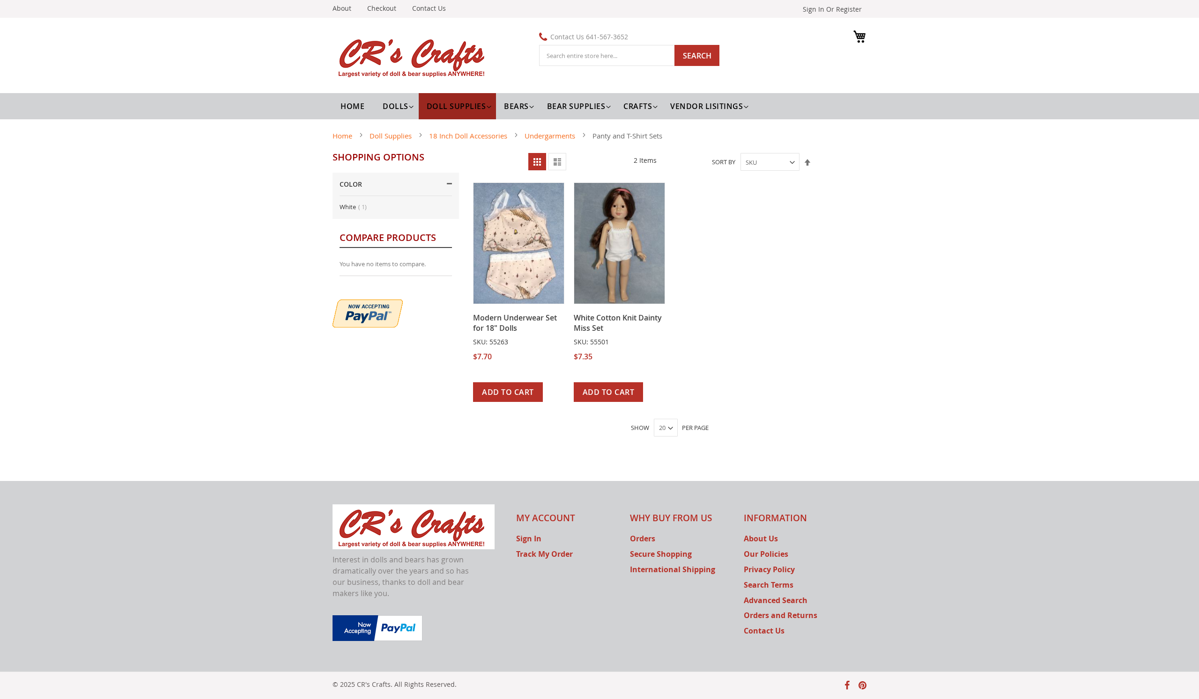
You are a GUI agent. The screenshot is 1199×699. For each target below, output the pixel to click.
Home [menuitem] (352, 106)
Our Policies (766, 554)
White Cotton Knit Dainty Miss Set (618, 323)
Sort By (723, 162)
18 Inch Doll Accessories (469, 135)
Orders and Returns (780, 615)
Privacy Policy (769, 569)
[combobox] (629, 55)
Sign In (528, 538)
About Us (761, 538)
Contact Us (429, 8)
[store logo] (414, 56)
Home (343, 135)
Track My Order (544, 554)
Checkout (381, 8)
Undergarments (551, 135)
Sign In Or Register (832, 9)
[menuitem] (397, 106)
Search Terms (768, 585)
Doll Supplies (392, 135)
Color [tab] (351, 184)
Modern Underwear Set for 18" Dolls (515, 323)
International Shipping (672, 569)
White (356, 207)
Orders (642, 538)
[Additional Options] (368, 312)
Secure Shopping (661, 554)
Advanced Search (775, 600)
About (342, 8)
